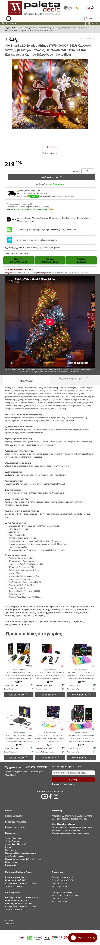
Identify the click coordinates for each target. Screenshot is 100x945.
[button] (92, 7)
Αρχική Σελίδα (11, 28)
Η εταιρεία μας (11, 862)
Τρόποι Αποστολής (13, 841)
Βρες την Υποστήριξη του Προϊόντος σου (69, 819)
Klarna (8, 847)
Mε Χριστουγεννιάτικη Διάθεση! (32, 28)
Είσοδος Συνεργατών (14, 816)
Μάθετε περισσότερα (25, 221)
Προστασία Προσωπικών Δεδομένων (21, 853)
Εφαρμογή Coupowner (15, 827)
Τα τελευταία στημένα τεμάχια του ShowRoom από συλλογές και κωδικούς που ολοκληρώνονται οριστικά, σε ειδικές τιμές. (72, 828)
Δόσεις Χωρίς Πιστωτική (15, 844)
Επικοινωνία (10, 865)
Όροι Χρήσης (11, 850)
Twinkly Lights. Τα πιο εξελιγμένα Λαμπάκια (32, 30)
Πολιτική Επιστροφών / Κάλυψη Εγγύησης (23, 859)
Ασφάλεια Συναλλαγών (15, 856)
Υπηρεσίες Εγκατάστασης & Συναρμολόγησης (72, 816)
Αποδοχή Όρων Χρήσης (64, 784)
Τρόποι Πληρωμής (13, 838)
